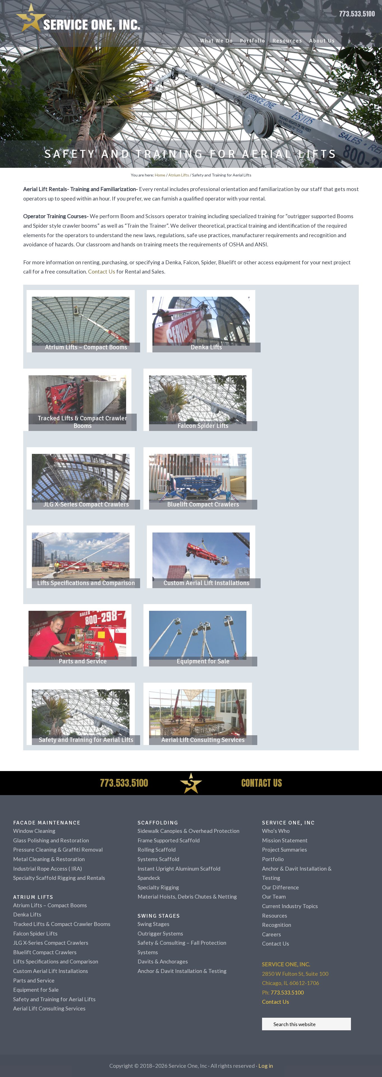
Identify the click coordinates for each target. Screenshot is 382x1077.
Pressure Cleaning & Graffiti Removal (58, 849)
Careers (271, 934)
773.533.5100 (357, 13)
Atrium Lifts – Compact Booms (86, 347)
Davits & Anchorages (163, 961)
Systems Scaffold (158, 859)
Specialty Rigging (158, 887)
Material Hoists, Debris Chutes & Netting (187, 896)
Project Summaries (284, 849)
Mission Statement (285, 840)
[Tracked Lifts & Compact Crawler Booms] (77, 400)
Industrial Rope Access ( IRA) (47, 868)
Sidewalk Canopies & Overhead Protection (188, 831)
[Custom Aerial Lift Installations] (201, 557)
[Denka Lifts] (201, 321)
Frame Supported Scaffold (169, 840)
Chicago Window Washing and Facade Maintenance (80, 17)
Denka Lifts (206, 347)
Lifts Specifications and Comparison (86, 583)
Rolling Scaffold (157, 849)
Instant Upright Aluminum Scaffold (179, 868)
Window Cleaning (34, 831)
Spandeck (149, 878)
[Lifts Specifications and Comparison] (80, 557)
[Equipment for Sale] (198, 635)
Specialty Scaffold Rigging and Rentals (59, 878)
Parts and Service (83, 661)
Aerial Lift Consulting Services (203, 740)
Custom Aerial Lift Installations (206, 583)
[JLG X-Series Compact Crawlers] (80, 478)
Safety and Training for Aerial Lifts (86, 740)
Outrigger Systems (160, 933)
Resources (274, 915)
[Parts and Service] (77, 635)
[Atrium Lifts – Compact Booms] (80, 321)
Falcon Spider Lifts (203, 426)
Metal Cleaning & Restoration (49, 859)
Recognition (276, 925)
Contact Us (101, 271)
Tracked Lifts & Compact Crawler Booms (82, 422)
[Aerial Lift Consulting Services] (198, 714)
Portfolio (273, 859)
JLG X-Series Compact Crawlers (86, 504)
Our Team (274, 896)
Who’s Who (276, 831)
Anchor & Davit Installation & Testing (182, 971)
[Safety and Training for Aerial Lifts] (80, 714)
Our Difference (280, 887)
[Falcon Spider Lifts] (198, 400)
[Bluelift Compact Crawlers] (198, 478)
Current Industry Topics (290, 906)
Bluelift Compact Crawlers (203, 504)
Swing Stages (153, 924)
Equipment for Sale (203, 661)
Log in (265, 1065)
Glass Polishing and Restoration (51, 840)
